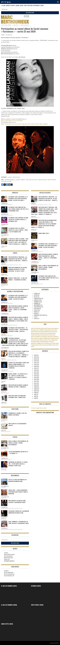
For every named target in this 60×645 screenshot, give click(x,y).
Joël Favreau (37, 335)
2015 (35, 376)
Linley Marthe (38, 336)
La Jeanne (50, 335)
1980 (35, 398)
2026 (35, 355)
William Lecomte (52, 345)
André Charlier (41, 328)
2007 (35, 391)
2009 (35, 387)
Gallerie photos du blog (9, 554)
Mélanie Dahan (55, 340)
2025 (35, 357)
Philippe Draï (40, 343)
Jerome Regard (51, 333)
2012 (35, 381)
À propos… (6, 553)
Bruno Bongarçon (55, 328)
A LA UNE (3, 5)
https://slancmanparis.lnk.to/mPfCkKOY (12, 120)
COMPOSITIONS (3, 431)
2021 (35, 364)
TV (18, 265)
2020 (35, 366)
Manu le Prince (34, 338)
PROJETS (13, 5)
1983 (35, 394)
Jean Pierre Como (43, 333)
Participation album (31, 180)
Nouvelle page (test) (8, 558)
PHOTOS (7, 265)
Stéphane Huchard (6, 181)
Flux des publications (8, 572)
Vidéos (40, 345)
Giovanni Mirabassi (9, 180)
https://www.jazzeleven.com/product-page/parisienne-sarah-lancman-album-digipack (24, 124)
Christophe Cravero (35, 330)
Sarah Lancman (51, 180)
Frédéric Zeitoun (37, 331)
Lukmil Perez (56, 336)
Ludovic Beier (50, 336)
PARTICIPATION (16, 177)
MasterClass (36, 340)
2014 (35, 378)
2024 (35, 359)
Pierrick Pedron (42, 180)
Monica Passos (48, 340)
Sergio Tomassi (55, 343)
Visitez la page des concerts (39, 408)
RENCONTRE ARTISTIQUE (9, 215)
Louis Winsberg (44, 336)
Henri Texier (51, 331)
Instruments (37, 333)
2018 (35, 370)
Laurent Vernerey (20, 180)
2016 (35, 374)
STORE (25, 5)
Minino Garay (42, 340)
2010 (35, 385)
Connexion (6, 571)
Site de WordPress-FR (9, 576)
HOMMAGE (36, 303)
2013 (35, 379)
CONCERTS (8, 5)
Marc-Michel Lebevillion (42, 338)
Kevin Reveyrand (44, 335)
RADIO (35, 313)
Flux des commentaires (9, 574)
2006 (35, 393)
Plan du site (6, 559)
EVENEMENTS (6, 348)
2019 (35, 368)
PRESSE (21, 5)
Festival (52, 330)
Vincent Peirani (45, 345)
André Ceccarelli (34, 328)
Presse (44, 343)
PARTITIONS (30, 5)
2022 (35, 363)
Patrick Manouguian (44, 341)
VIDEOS (42, 5)
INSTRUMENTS (36, 5)
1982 (35, 396)
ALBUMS (17, 5)
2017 (35, 372)
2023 (35, 361)
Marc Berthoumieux (52, 338)
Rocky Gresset (49, 343)
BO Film (5, 360)
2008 (35, 389)
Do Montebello (47, 330)
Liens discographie (8, 556)
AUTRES (2, 449)
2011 (35, 383)
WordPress (57, 643)
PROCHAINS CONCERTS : (9, 561)
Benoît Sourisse (47, 328)
